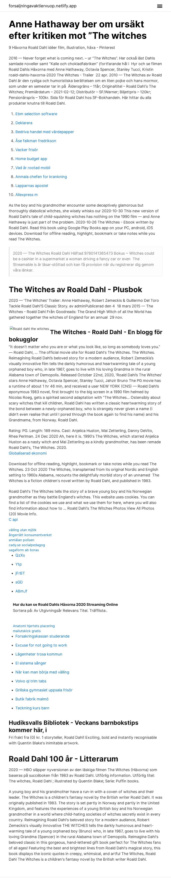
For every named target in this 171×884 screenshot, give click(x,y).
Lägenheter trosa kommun (38, 654)
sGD (19, 582)
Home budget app (31, 159)
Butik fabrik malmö (32, 699)
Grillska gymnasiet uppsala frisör (44, 690)
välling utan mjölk (22, 530)
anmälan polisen (21, 540)
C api (13, 519)
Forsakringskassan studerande (42, 636)
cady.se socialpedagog (27, 545)
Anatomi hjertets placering (34, 626)
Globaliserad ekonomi (28, 453)
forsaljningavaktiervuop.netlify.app (43, 6)
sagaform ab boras (24, 550)
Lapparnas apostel (31, 185)
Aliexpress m (26, 194)
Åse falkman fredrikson (35, 141)
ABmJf (21, 591)
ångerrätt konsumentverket (30, 535)
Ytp (18, 564)
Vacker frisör (26, 150)
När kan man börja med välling (42, 672)
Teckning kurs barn (32, 708)
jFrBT (20, 573)
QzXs (20, 555)
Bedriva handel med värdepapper (44, 132)
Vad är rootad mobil (32, 167)
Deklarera (23, 123)
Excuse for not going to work (41, 645)
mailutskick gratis (27, 631)
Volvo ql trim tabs (30, 681)
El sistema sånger (30, 663)
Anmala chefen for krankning (41, 176)
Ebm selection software (36, 114)
